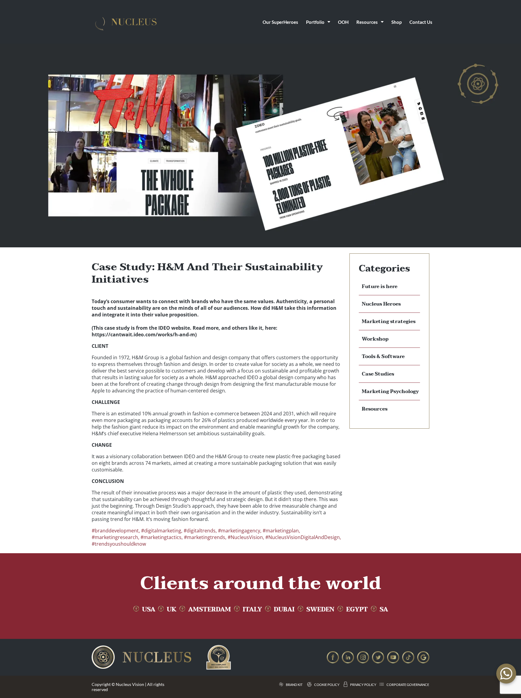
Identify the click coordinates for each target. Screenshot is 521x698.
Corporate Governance (408, 685)
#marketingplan (281, 530)
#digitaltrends (200, 530)
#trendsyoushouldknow (119, 544)
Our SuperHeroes (280, 22)
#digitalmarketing (161, 530)
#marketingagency (239, 530)
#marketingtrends (204, 537)
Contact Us (420, 22)
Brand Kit (294, 685)
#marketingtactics (161, 537)
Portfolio (315, 22)
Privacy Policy (363, 685)
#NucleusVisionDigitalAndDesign (302, 537)
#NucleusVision (245, 537)
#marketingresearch (115, 537)
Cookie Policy (326, 685)
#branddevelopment (115, 530)
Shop (396, 22)
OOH (343, 22)
